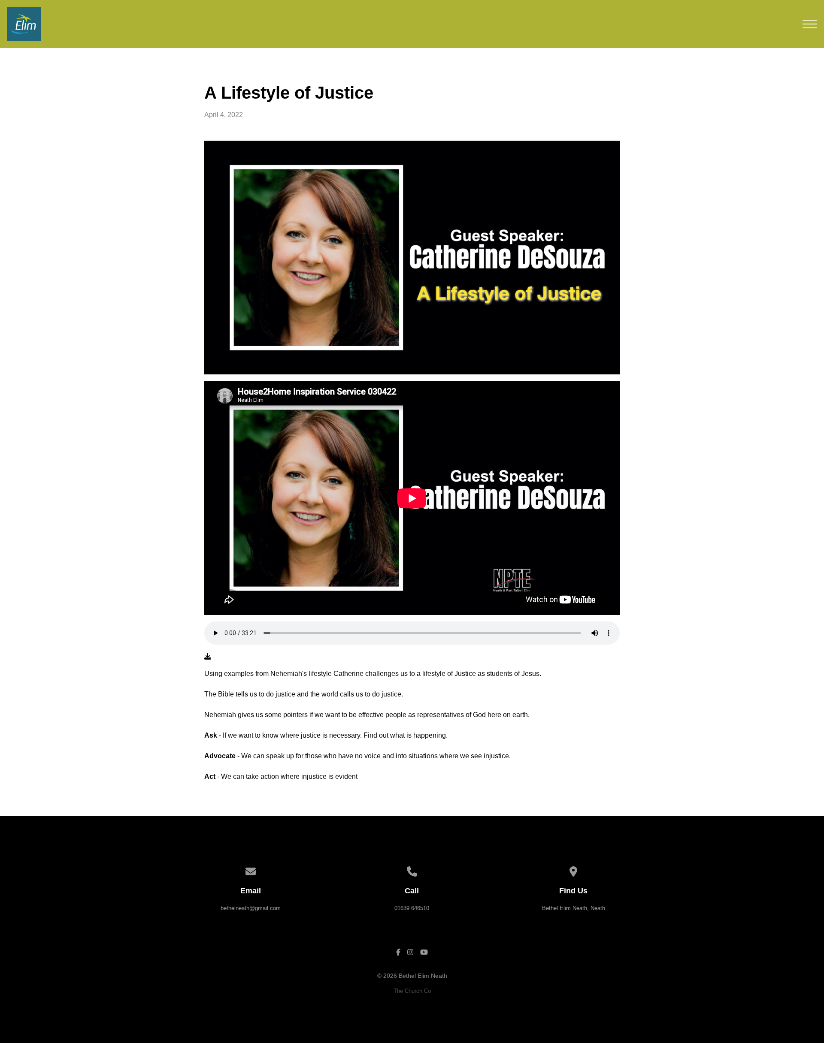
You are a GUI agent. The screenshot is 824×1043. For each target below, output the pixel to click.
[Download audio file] (207, 656)
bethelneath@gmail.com (251, 908)
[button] (810, 24)
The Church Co (412, 991)
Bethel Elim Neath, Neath (573, 908)
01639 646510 (411, 908)
